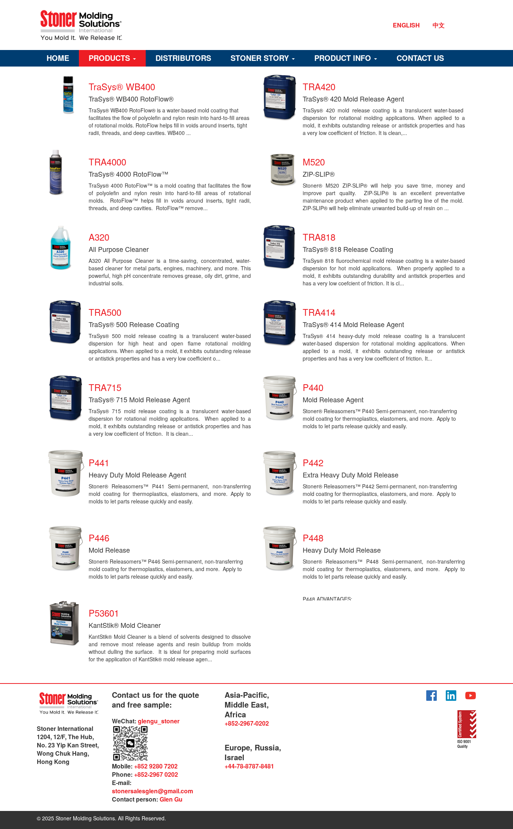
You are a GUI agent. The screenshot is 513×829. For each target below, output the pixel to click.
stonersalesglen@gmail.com (152, 791)
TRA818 (319, 236)
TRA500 (105, 311)
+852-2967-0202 (247, 723)
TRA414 (319, 311)
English (406, 25)
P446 (99, 537)
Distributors (183, 57)
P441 (99, 462)
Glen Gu (171, 799)
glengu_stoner (159, 721)
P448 (313, 537)
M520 (314, 161)
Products (110, 57)
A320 (99, 236)
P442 (313, 462)
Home (58, 57)
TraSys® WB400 (122, 86)
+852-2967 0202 (156, 774)
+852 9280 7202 (156, 766)
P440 (313, 387)
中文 (439, 25)
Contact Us (420, 57)
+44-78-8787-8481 (249, 766)
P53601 (104, 612)
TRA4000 (107, 161)
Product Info (343, 57)
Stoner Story (261, 57)
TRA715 (105, 387)
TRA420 (319, 86)
